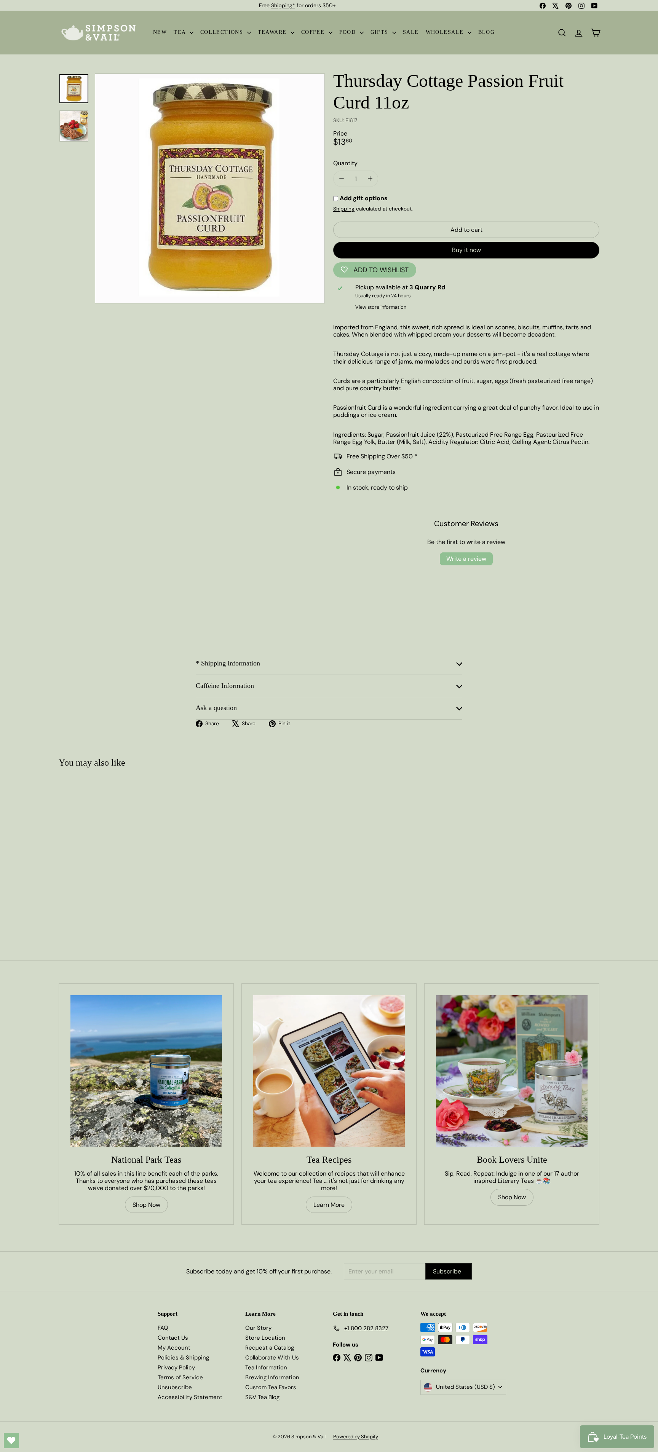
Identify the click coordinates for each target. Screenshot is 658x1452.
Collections (222, 32)
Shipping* (283, 5)
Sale (411, 32)
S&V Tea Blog (262, 1397)
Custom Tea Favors (270, 1387)
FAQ (163, 1328)
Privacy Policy (176, 1367)
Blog (486, 32)
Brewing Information (272, 1377)
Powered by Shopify (355, 1436)
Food (348, 32)
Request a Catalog (269, 1347)
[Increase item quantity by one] (370, 179)
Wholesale (446, 32)
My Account (174, 1347)
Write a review (466, 559)
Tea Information (266, 1367)
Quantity (345, 163)
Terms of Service (180, 1377)
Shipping (344, 209)
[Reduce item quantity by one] (341, 179)
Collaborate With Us (272, 1357)
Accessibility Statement (190, 1397)
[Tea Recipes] (329, 1071)
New (160, 32)
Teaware (273, 32)
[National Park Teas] (146, 1071)
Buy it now (466, 250)
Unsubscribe (175, 1387)
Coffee (314, 32)
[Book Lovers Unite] (512, 1071)
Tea (181, 32)
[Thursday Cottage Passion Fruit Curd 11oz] (104, 849)
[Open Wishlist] (11, 1440)
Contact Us (173, 1338)
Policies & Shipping (183, 1357)
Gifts (380, 32)
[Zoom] (209, 188)
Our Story (258, 1328)
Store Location (265, 1338)
